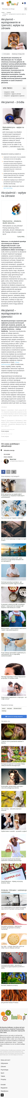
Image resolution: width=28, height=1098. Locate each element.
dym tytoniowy (8, 188)
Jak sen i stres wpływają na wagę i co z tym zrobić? (13, 539)
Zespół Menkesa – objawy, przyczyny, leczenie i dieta (12, 882)
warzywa (9, 708)
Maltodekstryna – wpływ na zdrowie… (13, 128)
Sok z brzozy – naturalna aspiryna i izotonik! (11, 809)
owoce (3, 708)
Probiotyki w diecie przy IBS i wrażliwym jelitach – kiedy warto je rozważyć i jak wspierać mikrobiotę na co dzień (13, 606)
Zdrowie (12, 890)
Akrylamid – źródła (9, 92)
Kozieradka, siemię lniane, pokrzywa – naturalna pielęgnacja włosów (12, 787)
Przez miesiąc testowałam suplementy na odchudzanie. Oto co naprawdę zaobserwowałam (13, 654)
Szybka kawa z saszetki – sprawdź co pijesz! (14, 831)
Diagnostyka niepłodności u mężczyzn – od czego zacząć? (13, 698)
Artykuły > (5, 890)
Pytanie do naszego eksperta (15, 716)
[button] (2, 3)
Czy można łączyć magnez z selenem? (12, 518)
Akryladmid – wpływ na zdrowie (12, 94)
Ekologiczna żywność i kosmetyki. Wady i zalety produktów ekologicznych (13, 764)
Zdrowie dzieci (17, 708)
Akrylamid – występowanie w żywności (14, 95)
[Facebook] (25, 3)
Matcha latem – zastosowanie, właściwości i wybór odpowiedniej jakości (13, 629)
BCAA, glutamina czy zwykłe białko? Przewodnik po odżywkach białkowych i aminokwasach (13, 495)
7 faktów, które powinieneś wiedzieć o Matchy (12, 742)
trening (4, 711)
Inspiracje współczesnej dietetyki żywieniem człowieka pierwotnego (11, 859)
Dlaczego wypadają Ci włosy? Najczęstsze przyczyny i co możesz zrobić (13, 677)
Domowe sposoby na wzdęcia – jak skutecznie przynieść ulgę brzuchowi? (12, 582)
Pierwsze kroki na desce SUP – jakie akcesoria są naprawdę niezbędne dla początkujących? (12, 559)
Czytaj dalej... (21, 149)
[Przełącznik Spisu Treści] (23, 88)
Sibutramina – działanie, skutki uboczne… (12, 222)
